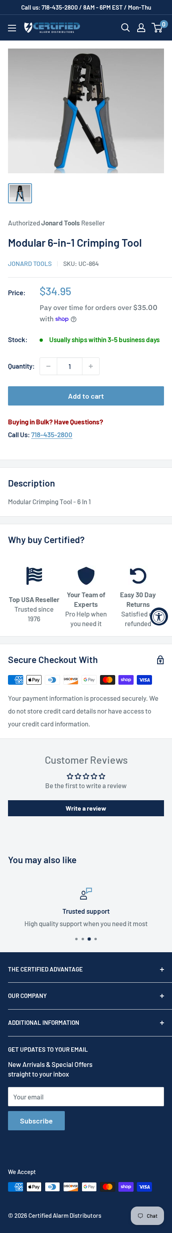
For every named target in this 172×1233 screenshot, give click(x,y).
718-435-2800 (51, 434)
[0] (157, 27)
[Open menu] (12, 28)
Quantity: (21, 366)
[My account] (141, 27)
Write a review (86, 808)
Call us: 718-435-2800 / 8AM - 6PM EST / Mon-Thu (86, 7)
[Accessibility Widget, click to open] (159, 617)
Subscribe (36, 1120)
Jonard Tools (30, 263)
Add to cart (86, 395)
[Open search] (125, 27)
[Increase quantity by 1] (90, 366)
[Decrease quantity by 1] (48, 366)
